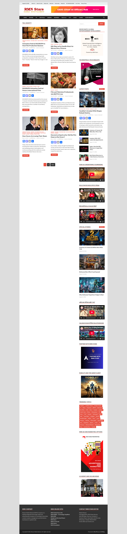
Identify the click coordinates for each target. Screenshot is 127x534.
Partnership (57, 3)
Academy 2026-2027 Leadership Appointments (96, 139)
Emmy (81, 414)
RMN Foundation (55, 525)
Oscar (94, 418)
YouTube (93, 427)
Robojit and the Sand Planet (58, 518)
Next (52, 164)
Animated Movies (26, 40)
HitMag (102, 531)
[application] (92, 174)
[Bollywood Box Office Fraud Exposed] (92, 262)
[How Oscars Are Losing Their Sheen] (35, 123)
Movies (31, 17)
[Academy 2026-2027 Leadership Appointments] (83, 138)
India (81, 416)
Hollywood (95, 414)
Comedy (95, 409)
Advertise (51, 3)
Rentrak (87, 420)
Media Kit (63, 3)
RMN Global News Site (57, 512)
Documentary (94, 412)
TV (36, 17)
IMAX (100, 414)
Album (84, 407)
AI (80, 407)
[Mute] (100, 180)
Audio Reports (89, 17)
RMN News (54, 523)
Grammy (89, 414)
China (90, 409)
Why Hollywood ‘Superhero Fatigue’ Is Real (91, 295)
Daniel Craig (82, 412)
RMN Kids (53, 516)
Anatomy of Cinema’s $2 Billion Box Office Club (96, 130)
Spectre (91, 422)
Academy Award (89, 405)
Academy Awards (97, 405)
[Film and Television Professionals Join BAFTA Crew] (63, 80)
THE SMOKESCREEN (70, 3)
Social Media (100, 420)
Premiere (82, 420)
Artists (52, 90)
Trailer (96, 422)
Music (75, 17)
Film (85, 414)
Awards (49, 17)
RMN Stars (33, 47)
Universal (82, 424)
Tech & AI (63, 17)
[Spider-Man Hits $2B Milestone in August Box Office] (83, 146)
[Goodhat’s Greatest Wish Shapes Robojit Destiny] (92, 92)
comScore (100, 409)
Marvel (97, 416)
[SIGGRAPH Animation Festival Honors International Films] (35, 79)
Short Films (37, 134)
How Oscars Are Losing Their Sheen (34, 136)
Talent (60, 44)
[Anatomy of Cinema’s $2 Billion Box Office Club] (83, 130)
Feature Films (34, 40)
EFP (100, 412)
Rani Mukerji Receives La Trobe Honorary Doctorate (97, 156)
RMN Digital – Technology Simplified (60, 514)
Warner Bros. (98, 424)
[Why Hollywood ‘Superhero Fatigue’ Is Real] (92, 285)
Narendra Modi (83, 418)
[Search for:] (92, 23)
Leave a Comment (40, 47)
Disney (88, 412)
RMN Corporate (55, 521)
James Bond (86, 416)
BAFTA (94, 407)
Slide (24, 41)
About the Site (39, 3)
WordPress (96, 531)
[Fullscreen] (102, 180)
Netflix (89, 418)
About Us (33, 3)
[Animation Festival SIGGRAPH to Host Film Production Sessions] (35, 33)
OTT (70, 17)
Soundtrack (86, 422)
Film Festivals (41, 40)
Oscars (98, 418)
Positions (56, 44)
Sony (81, 422)
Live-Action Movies (70, 132)
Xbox (81, 427)
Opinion (32, 134)
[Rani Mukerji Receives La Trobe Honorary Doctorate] (83, 155)
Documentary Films (39, 132)
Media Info (46, 3)
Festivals (42, 17)
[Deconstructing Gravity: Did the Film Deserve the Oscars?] (63, 123)
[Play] (81, 180)
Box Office (82, 409)
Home (25, 17)
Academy (82, 405)
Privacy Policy (84, 3)
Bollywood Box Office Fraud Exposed (89, 272)
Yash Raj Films (87, 427)
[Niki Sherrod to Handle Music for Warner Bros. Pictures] (63, 35)
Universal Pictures (90, 424)
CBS (87, 409)
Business (56, 17)
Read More (25, 65)
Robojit (92, 108)
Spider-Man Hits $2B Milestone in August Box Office (96, 148)
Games (81, 17)
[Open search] (104, 17)
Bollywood (99, 407)
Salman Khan (93, 420)
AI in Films (78, 3)
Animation (89, 407)
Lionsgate (92, 416)
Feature (24, 133)
